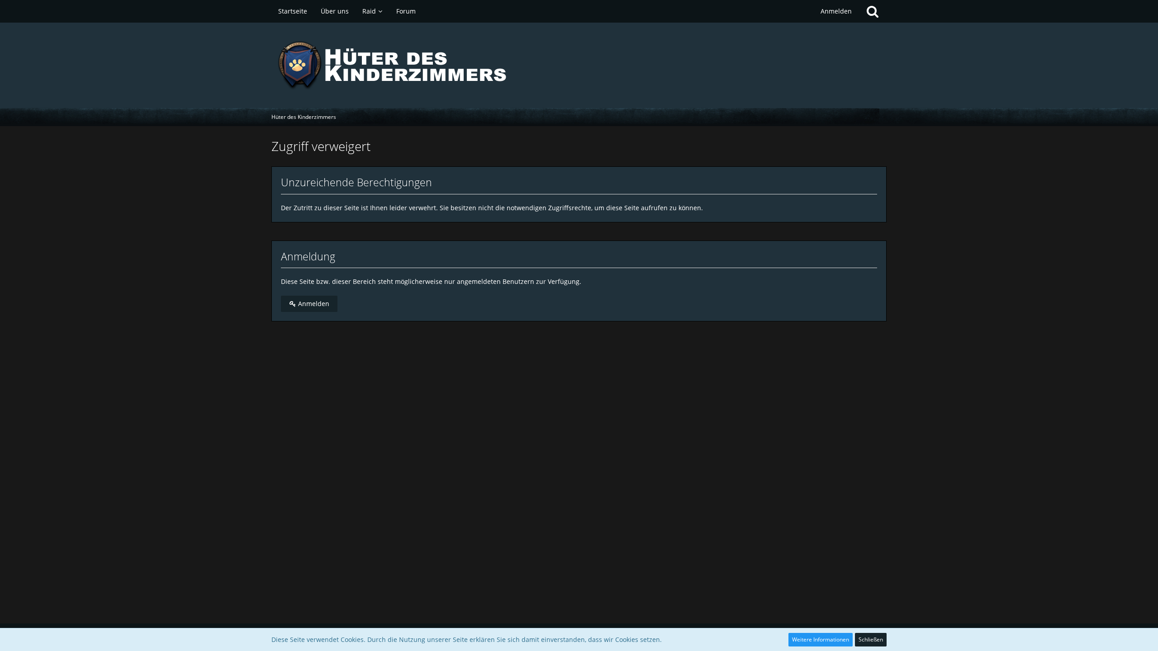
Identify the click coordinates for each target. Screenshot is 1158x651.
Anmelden (836, 11)
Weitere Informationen (820, 639)
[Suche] (873, 11)
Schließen (871, 639)
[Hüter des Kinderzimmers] (579, 65)
